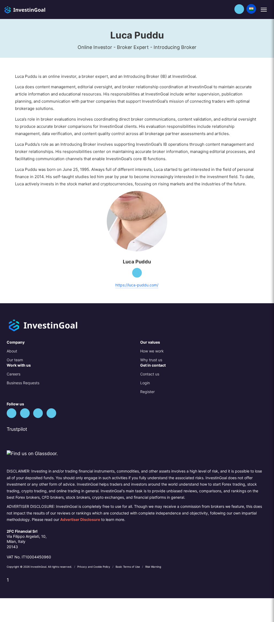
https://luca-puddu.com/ (136, 285)
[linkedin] (38, 413)
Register (147, 391)
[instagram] (51, 413)
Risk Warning (153, 566)
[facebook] (25, 413)
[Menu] (263, 9)
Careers (13, 374)
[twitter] (11, 413)
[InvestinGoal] (36, 9)
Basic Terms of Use (128, 566)
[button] (239, 9)
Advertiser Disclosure (80, 519)
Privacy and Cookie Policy (94, 566)
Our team (15, 360)
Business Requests (23, 383)
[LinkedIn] (137, 273)
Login (145, 383)
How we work (152, 351)
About (12, 351)
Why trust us (151, 360)
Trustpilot (17, 429)
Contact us (149, 374)
